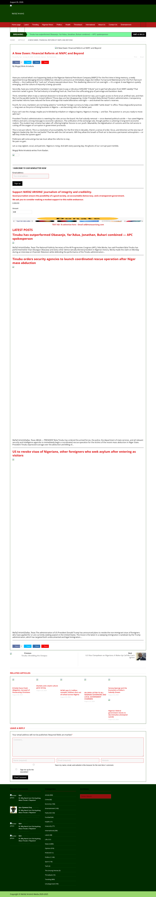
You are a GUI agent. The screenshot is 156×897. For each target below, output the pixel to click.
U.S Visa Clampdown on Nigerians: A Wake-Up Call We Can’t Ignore (110, 656)
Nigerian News (47, 25)
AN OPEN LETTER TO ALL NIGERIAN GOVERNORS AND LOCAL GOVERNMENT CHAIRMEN (95, 696)
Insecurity (48, 826)
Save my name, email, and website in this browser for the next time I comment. (84, 765)
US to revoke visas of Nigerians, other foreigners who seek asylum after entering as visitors (74, 453)
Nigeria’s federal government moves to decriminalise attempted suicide (118, 714)
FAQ (21, 30)
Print (135, 57)
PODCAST (48, 853)
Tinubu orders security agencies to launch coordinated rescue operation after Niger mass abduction (74, 261)
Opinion (43, 57)
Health (68, 25)
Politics (59, 25)
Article (38, 57)
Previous (27, 653)
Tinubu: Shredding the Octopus (34, 655)
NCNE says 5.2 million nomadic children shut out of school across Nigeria (70, 692)
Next (130, 653)
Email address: (18, 173)
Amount (15, 208)
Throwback (78, 25)
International (90, 25)
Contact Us (113, 25)
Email (142, 57)
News (47, 844)
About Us (101, 25)
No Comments (51, 57)
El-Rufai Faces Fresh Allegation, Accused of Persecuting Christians (21, 690)
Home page (16, 25)
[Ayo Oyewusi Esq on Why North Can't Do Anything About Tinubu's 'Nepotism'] (13, 810)
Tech (46, 866)
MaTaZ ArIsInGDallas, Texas (18, 72)
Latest (26, 25)
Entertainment (126, 25)
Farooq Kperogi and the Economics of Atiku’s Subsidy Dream (117, 690)
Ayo (20, 57)
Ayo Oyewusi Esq (25, 807)
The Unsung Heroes (51, 870)
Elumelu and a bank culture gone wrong (47, 687)
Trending (35, 25)
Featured (48, 813)
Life (46, 839)
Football (48, 817)
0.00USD (15, 203)
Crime (47, 799)
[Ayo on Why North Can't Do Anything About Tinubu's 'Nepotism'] (13, 796)
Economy (48, 804)
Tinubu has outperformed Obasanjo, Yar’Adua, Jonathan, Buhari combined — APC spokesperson (68, 34)
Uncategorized (50, 884)
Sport (14, 30)
